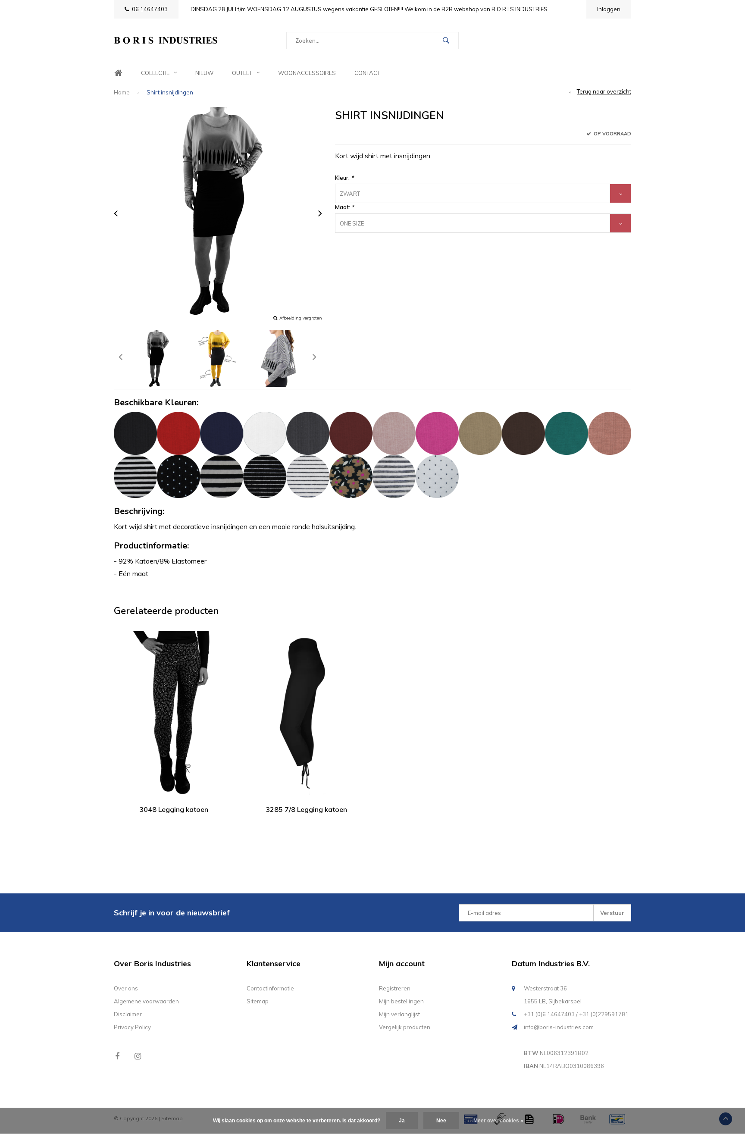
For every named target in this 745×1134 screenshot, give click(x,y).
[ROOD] (178, 432)
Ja (402, 1121)
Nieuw (204, 72)
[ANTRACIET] (307, 432)
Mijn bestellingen (401, 1001)
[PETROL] (566, 432)
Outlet (242, 72)
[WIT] (264, 432)
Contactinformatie (270, 988)
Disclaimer (128, 1014)
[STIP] (178, 475)
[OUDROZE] (394, 432)
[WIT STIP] (437, 475)
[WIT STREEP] (307, 475)
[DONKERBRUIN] (523, 432)
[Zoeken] (446, 40)
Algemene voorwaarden (146, 1001)
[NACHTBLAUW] (221, 432)
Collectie (155, 72)
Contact (367, 72)
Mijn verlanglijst (399, 1014)
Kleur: (344, 177)
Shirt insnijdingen (170, 92)
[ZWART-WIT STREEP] (135, 475)
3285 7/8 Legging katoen (306, 809)
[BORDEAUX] (350, 432)
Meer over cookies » (498, 1121)
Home (118, 73)
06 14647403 (150, 9)
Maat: (344, 207)
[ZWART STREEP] (264, 475)
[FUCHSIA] (437, 432)
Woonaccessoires (307, 72)
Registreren (394, 988)
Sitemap (258, 1001)
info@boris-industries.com (559, 1027)
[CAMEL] (480, 432)
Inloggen (608, 9)
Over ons (126, 988)
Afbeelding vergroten (300, 318)
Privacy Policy (132, 1027)
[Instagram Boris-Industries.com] (137, 1056)
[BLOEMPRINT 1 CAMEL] (350, 475)
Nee (441, 1121)
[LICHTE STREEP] (394, 475)
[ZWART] (135, 432)
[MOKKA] (609, 432)
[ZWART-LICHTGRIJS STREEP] (221, 475)
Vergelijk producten (404, 1027)
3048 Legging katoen (173, 809)
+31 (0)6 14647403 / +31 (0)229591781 (576, 1014)
